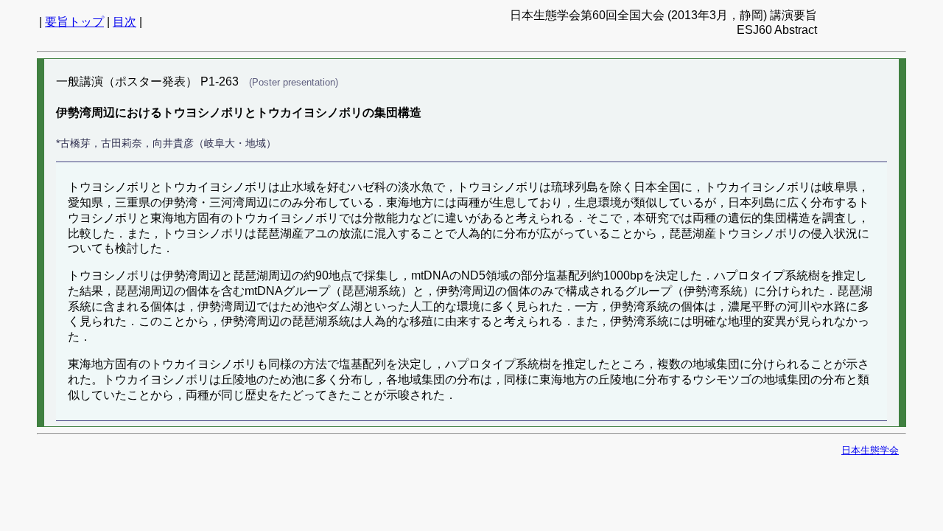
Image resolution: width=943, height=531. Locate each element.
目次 (124, 21)
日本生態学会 (870, 450)
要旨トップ (74, 21)
